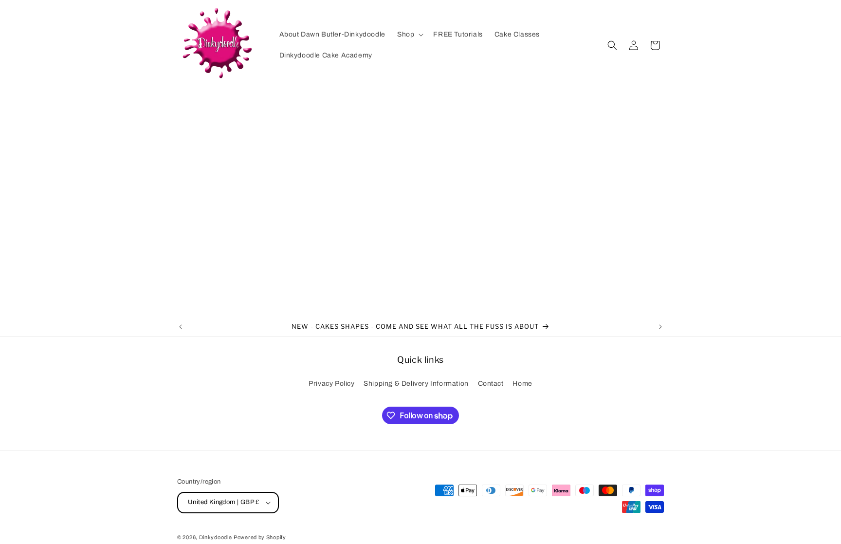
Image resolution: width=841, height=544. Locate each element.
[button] (409, 34)
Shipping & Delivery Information (416, 383)
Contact (491, 383)
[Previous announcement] (180, 327)
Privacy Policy (331, 383)
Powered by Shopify (260, 537)
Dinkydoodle (215, 537)
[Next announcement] (660, 327)
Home (522, 383)
